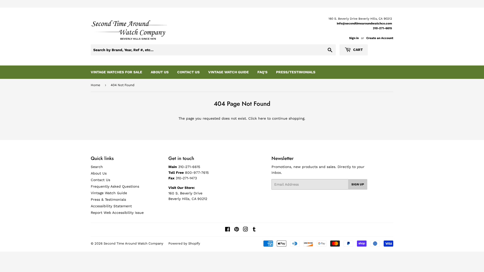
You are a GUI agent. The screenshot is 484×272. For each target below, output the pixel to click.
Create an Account (379, 38)
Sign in (354, 38)
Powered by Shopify (184, 243)
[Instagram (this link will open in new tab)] (245, 230)
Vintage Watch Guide (228, 72)
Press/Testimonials (295, 72)
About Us (160, 72)
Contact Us (188, 72)
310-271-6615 (382, 28)
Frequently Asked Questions (115, 186)
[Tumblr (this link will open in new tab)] (254, 230)
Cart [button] (357, 50)
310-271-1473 (186, 178)
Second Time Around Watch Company (133, 243)
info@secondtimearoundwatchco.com (364, 23)
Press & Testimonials (108, 199)
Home (95, 85)
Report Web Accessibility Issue (117, 213)
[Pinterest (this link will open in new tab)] (236, 230)
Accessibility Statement (111, 206)
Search (97, 167)
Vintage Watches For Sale (116, 72)
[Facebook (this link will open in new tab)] (227, 230)
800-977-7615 (197, 173)
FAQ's (262, 72)
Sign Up (357, 184)
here (262, 118)
